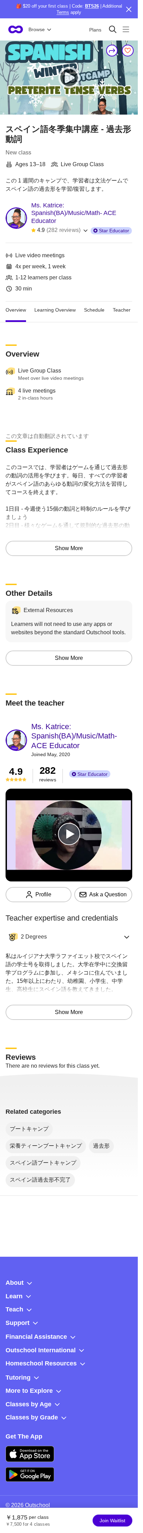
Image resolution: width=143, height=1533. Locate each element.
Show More (69, 548)
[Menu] (125, 29)
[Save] (128, 50)
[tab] (16, 310)
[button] (69, 937)
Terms (63, 12)
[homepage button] (15, 29)
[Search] (112, 29)
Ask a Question (108, 894)
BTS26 (92, 6)
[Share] (112, 50)
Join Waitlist (112, 1520)
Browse (36, 29)
